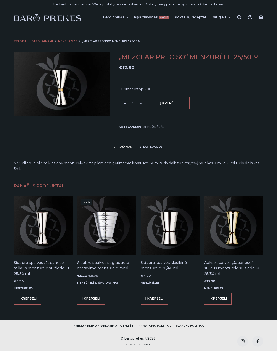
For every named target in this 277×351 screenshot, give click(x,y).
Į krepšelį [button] (27, 298)
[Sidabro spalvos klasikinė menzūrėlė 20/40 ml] (170, 225)
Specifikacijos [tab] (151, 146)
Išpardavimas (151, 17)
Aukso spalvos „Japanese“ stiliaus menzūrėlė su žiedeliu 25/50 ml (231, 268)
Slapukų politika (190, 325)
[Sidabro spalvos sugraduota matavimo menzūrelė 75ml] (106, 225)
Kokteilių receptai (190, 17)
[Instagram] (242, 341)
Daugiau (218, 17)
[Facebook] (257, 341)
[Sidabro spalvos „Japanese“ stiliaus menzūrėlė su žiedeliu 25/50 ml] (43, 225)
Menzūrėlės (153, 126)
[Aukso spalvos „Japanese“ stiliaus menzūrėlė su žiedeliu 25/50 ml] (233, 225)
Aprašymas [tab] (123, 146)
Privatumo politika (154, 325)
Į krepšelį (169, 103)
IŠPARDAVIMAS (108, 282)
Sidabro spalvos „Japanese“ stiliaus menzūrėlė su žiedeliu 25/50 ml (41, 268)
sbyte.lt (146, 344)
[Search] (239, 17)
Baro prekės (113, 17)
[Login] (250, 17)
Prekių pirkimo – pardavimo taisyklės (103, 325)
